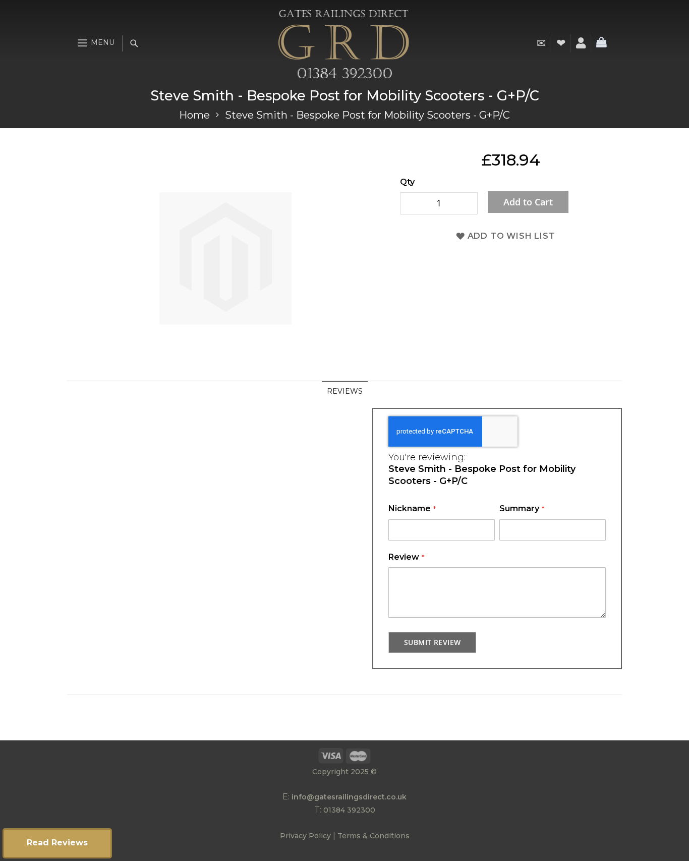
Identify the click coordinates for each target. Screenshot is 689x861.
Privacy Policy (305, 835)
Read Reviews (57, 842)
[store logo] (343, 43)
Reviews (345, 391)
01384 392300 (349, 810)
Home (194, 115)
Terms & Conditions (373, 835)
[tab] (345, 391)
